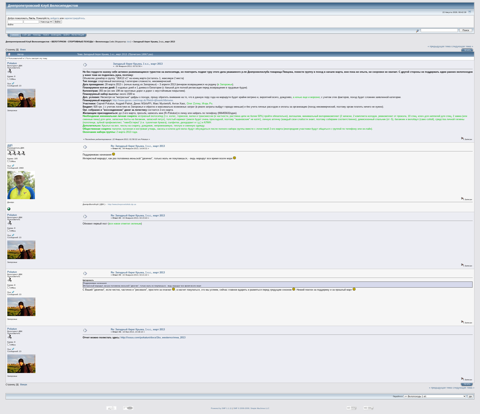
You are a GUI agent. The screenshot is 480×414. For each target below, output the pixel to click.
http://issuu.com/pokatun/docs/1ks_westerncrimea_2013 (153, 337)
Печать (467, 50)
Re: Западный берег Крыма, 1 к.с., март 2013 (138, 146)
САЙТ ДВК (26, 35)
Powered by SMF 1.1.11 (221, 408)
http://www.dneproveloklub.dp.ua (122, 204)
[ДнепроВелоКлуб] (8, 210)
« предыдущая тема (439, 46)
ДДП (9, 145)
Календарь (56, 35)
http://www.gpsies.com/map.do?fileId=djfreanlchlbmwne (143, 100)
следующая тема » (462, 46)
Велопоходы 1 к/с (105, 41)
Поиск (46, 35)
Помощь (37, 35)
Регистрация (78, 35)
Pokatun (12, 63)
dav (128, 41)
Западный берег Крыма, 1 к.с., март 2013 (154, 41)
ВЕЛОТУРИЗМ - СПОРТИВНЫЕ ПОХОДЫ (72, 41)
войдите (54, 18)
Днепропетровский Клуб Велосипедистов (27, 41)
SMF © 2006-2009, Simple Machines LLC (251, 408)
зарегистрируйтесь (74, 18)
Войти (66, 35)
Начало (15, 35)
